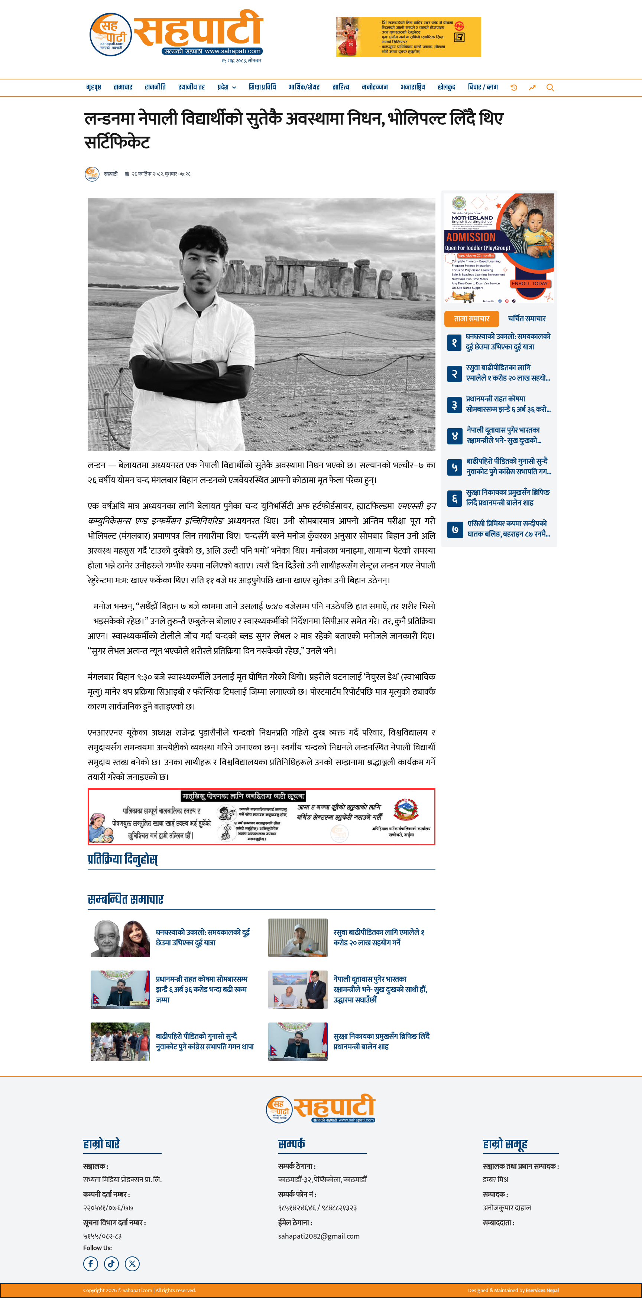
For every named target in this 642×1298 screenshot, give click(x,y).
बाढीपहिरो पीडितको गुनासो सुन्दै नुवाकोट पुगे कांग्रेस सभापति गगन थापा (205, 1041)
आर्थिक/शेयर (304, 87)
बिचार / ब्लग (483, 87)
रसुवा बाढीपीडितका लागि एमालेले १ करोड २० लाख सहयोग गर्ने (379, 937)
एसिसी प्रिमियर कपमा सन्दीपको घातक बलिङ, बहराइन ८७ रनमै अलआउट (507, 529)
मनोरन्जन (375, 87)
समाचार (123, 87)
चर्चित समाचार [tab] (527, 319)
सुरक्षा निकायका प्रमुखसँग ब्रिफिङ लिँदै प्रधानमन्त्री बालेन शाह (381, 1041)
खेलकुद (446, 87)
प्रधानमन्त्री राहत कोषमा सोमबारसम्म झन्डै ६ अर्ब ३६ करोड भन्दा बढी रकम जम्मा (201, 989)
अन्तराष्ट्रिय (413, 87)
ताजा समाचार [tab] (471, 319)
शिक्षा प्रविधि (262, 87)
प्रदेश (223, 87)
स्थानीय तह (191, 87)
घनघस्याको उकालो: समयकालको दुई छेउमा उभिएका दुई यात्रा (203, 937)
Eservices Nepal (542, 1290)
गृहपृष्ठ (93, 87)
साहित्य (341, 87)
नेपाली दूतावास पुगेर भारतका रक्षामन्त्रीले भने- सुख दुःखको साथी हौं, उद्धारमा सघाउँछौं (380, 989)
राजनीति (155, 87)
